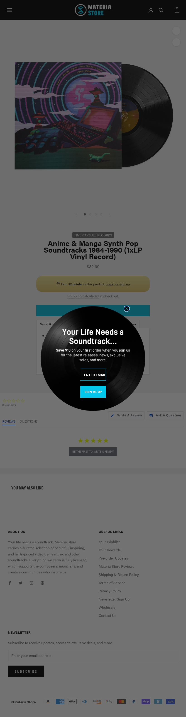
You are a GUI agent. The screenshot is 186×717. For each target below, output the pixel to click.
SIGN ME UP (93, 392)
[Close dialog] (126, 308)
